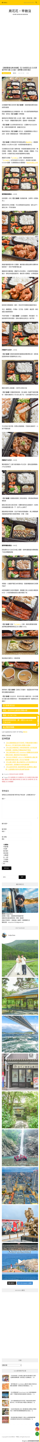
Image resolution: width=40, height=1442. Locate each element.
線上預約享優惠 (8, 727)
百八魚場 (22, 779)
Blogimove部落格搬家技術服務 (30, 1441)
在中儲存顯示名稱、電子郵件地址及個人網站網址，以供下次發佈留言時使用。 (5, 854)
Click (38, 721)
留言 (3, 799)
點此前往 (29, 142)
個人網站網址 (4, 838)
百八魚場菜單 (12, 777)
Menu (5, 2)
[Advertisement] (20, 41)
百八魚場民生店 (20, 777)
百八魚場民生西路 (30, 777)
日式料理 (20, 774)
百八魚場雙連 (9, 781)
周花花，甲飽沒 (20, 11)
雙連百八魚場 (8, 779)
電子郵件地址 (4, 830)
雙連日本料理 (16, 779)
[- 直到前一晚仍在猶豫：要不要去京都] (20, 1109)
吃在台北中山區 (6, 73)
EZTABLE (15, 158)
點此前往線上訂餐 (32, 162)
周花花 (14, 73)
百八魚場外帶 (29, 779)
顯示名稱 (5, 823)
